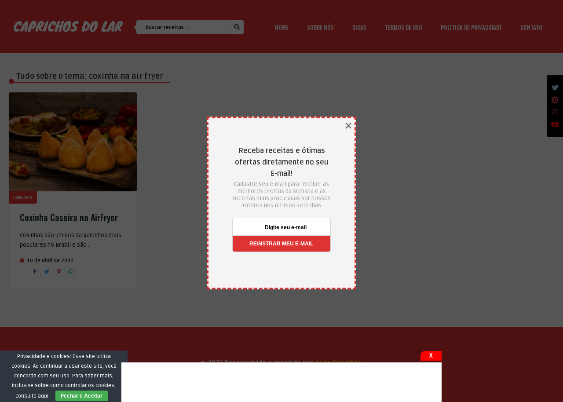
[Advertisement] (281, 382)
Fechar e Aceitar (81, 396)
